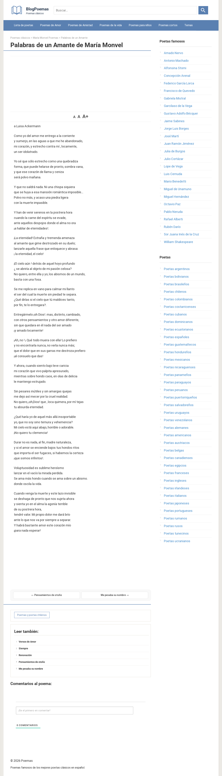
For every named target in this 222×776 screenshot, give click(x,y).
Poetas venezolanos (178, 420)
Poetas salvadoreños (179, 405)
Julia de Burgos (174, 151)
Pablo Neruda (173, 212)
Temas (188, 25)
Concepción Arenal (177, 75)
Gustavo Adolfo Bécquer (181, 113)
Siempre (23, 648)
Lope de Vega (173, 166)
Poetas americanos (177, 435)
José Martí (171, 136)
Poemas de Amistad (80, 25)
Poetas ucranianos (177, 541)
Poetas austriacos (177, 443)
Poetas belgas (174, 450)
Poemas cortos (168, 25)
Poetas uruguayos (176, 412)
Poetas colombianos (178, 299)
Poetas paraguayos (177, 382)
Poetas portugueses (178, 511)
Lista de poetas (23, 25)
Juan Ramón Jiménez (179, 143)
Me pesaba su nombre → (115, 595)
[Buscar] (203, 10)
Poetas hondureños (177, 352)
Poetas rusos (173, 526)
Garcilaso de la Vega (178, 106)
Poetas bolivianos (176, 276)
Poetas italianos (175, 495)
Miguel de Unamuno (177, 189)
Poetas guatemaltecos (180, 344)
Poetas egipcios (175, 465)
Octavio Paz (172, 204)
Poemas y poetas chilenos (32, 615)
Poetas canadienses (178, 458)
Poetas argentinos (177, 269)
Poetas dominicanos (178, 322)
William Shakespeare (178, 242)
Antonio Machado (176, 60)
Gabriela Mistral (175, 98)
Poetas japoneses (176, 503)
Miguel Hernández (176, 196)
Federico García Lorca (179, 83)
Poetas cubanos (175, 314)
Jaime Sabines (174, 121)
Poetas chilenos (175, 291)
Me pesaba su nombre (31, 668)
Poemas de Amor (50, 25)
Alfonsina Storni (175, 68)
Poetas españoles (176, 337)
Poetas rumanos (175, 518)
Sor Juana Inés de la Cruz (181, 234)
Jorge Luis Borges (176, 128)
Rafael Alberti (173, 219)
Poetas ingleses (175, 480)
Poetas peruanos (176, 390)
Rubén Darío (172, 227)
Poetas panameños (177, 375)
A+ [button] (85, 116)
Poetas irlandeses (176, 488)
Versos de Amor (27, 641)
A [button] (74, 117)
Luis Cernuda (173, 174)
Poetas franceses (176, 473)
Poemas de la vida (111, 25)
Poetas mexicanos (177, 359)
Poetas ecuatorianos (178, 329)
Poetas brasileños (176, 284)
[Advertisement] (80, 82)
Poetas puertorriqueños (180, 397)
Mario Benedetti (175, 181)
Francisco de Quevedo (179, 91)
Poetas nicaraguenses (179, 367)
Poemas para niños (140, 25)
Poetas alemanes (176, 428)
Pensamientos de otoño (32, 662)
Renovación (25, 655)
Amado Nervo (173, 53)
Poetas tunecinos (176, 533)
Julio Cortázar (173, 159)
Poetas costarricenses (180, 307)
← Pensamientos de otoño (46, 595)
